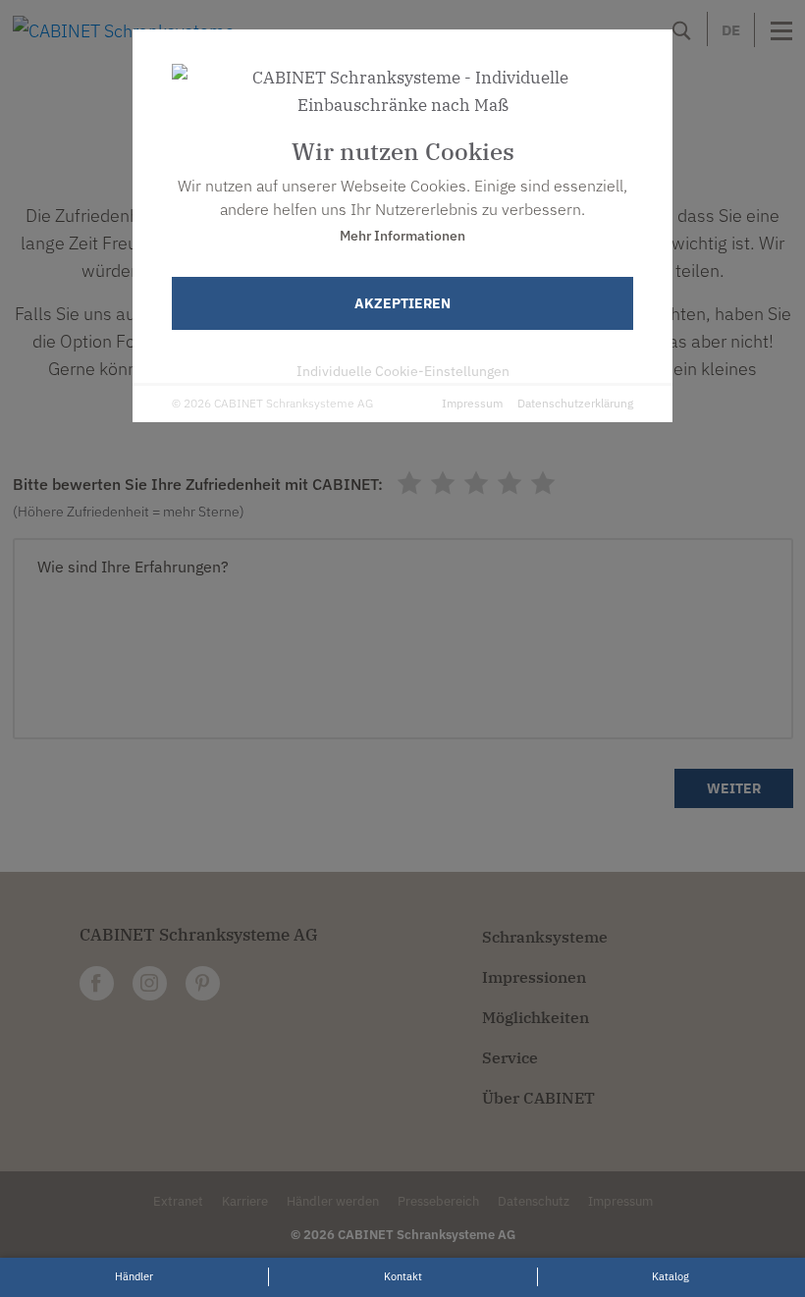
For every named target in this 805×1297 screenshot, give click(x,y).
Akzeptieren (402, 303)
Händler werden (333, 1201)
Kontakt (403, 1276)
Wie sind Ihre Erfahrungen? (133, 566)
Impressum (472, 403)
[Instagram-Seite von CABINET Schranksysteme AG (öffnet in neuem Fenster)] (150, 983)
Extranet (178, 1201)
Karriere (245, 1201)
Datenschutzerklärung (575, 403)
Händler (134, 1276)
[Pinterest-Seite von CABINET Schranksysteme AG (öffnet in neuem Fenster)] (203, 983)
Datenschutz (533, 1201)
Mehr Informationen (402, 235)
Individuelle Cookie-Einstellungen (403, 371)
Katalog (670, 1276)
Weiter (734, 788)
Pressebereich (438, 1201)
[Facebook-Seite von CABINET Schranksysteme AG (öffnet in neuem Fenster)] (97, 983)
